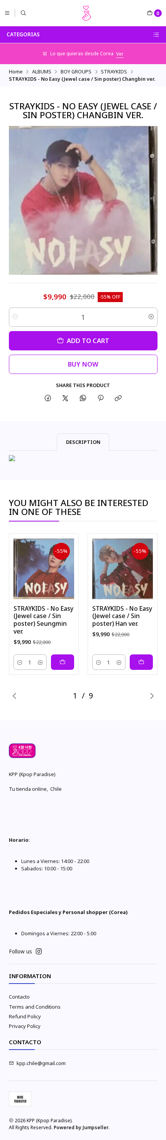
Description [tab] (83, 441)
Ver (120, 54)
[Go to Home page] (86, 13)
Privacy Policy (25, 1026)
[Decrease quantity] (15, 317)
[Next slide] (152, 695)
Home (16, 71)
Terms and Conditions (35, 1006)
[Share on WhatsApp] (83, 398)
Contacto (19, 996)
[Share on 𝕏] (65, 398)
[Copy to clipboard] (118, 398)
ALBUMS (41, 71)
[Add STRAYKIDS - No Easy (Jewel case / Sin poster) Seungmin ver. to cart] (62, 662)
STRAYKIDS (114, 71)
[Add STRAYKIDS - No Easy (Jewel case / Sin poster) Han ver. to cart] (141, 662)
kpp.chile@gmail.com (41, 1063)
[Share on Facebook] (48, 398)
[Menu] (7, 13)
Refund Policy (25, 1016)
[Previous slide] (14, 695)
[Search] (23, 13)
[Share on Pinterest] (100, 398)
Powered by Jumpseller (81, 1127)
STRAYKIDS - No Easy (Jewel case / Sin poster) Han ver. (122, 616)
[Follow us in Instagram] (38, 951)
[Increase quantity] (151, 317)
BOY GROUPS (76, 71)
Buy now (83, 364)
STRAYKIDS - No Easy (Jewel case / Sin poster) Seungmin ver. (43, 620)
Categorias (23, 34)
